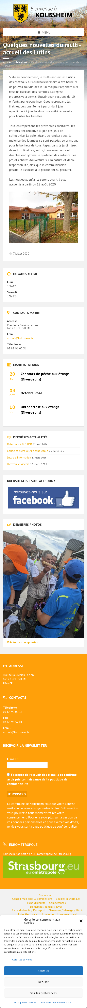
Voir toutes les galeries (22, 642)
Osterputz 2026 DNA (19, 444)
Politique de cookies (25, 1002)
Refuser (43, 982)
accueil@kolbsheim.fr (20, 338)
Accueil (7, 62)
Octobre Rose (31, 393)
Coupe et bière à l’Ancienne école (27, 451)
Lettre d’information (19, 457)
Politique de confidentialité (56, 1002)
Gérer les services (22, 959)
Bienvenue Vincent (18, 464)
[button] (81, 921)
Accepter (43, 971)
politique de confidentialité (58, 826)
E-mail (12, 759)
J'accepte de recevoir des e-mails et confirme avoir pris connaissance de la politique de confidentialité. (42, 779)
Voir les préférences (43, 993)
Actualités (21, 62)
